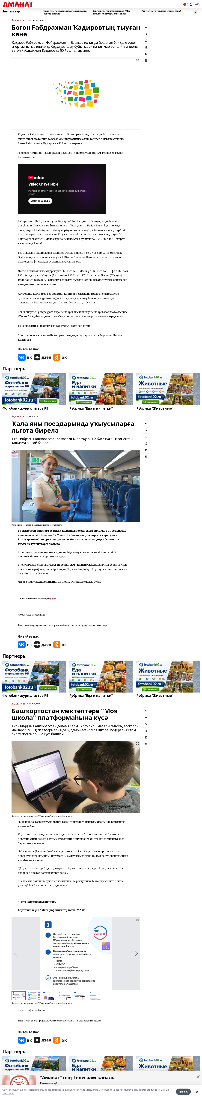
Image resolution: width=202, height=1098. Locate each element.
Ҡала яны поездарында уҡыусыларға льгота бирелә (65, 12)
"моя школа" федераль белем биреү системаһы (49, 1020)
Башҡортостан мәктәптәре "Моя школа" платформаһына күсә (111, 12)
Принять (183, 1091)
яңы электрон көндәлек (89, 1020)
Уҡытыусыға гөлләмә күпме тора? (161, 11)
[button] (136, 953)
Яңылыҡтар (11, 11)
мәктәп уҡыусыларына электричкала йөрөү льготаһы (52, 625)
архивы (52, 598)
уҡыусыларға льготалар (94, 625)
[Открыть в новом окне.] (25, 357)
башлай (46, 535)
